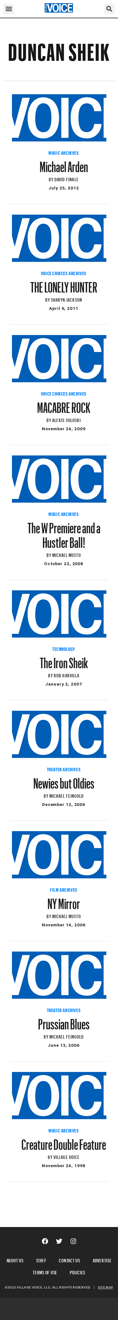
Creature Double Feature (63, 1142)
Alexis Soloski (66, 419)
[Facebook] (45, 1241)
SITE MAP (105, 1287)
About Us (15, 1259)
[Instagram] (73, 1241)
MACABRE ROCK (63, 405)
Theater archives (64, 769)
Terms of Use (45, 1271)
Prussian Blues (64, 1021)
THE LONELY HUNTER (63, 284)
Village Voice (66, 1156)
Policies (77, 1271)
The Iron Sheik (64, 660)
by (51, 178)
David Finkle (66, 178)
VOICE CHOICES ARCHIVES (64, 272)
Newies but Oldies (63, 780)
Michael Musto (66, 554)
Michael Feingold (66, 795)
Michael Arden (64, 164)
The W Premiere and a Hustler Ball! (63, 532)
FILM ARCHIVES (63, 889)
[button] (8, 9)
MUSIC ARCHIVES (63, 152)
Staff (41, 1259)
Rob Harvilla (66, 674)
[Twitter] (59, 1241)
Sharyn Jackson (66, 299)
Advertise (102, 1259)
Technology (63, 648)
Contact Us (69, 1259)
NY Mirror (64, 901)
